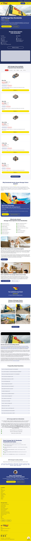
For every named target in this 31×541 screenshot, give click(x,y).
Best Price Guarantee (16, 360)
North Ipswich (13, 348)
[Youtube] (5, 536)
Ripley (29, 464)
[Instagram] (3, 536)
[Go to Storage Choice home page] (4, 3)
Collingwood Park (10, 463)
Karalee (13, 346)
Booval (2, 463)
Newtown (7, 464)
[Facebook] (1, 536)
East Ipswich (21, 463)
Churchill (5, 463)
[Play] (15, 338)
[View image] (8, 309)
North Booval (11, 464)
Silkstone (15, 465)
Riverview (24, 346)
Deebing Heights (15, 463)
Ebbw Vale (5, 348)
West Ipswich (17, 348)
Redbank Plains (25, 464)
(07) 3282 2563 (3, 37)
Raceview (20, 464)
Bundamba (9, 346)
